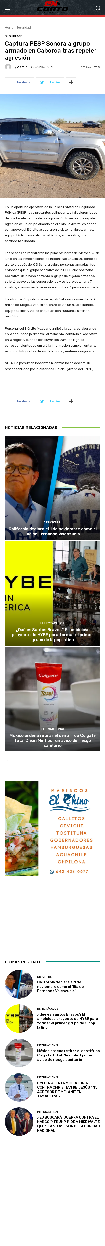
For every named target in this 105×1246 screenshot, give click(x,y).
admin (22, 66)
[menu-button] (7, 7)
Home (9, 27)
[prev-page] (8, 761)
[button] (98, 7)
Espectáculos (51, 623)
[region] (52, 865)
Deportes (52, 522)
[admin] (9, 67)
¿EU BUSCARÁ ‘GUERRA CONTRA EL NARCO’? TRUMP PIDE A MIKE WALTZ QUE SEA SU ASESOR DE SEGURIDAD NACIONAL (68, 1124)
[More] (71, 82)
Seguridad (24, 27)
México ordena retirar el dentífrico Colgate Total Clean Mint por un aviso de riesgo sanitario (53, 740)
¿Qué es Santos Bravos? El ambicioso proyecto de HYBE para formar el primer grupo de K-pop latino (52, 634)
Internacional (52, 729)
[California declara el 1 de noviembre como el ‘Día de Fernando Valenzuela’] (52, 488)
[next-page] (16, 761)
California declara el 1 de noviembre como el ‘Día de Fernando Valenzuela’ (53, 531)
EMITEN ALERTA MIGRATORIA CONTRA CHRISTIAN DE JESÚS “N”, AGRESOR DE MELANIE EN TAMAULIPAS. (67, 1089)
